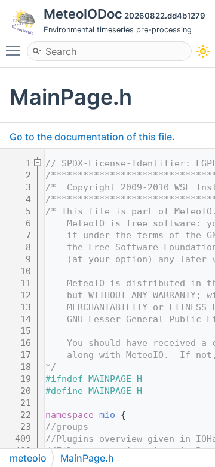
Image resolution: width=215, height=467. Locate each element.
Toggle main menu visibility (15, 50)
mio (107, 415)
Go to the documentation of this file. (92, 136)
